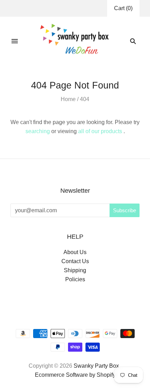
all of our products (100, 131)
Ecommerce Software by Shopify (75, 375)
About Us (75, 252)
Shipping (75, 270)
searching (37, 131)
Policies (75, 279)
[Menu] (14, 41)
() (123, 8)
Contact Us (75, 261)
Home (68, 99)
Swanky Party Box (96, 366)
